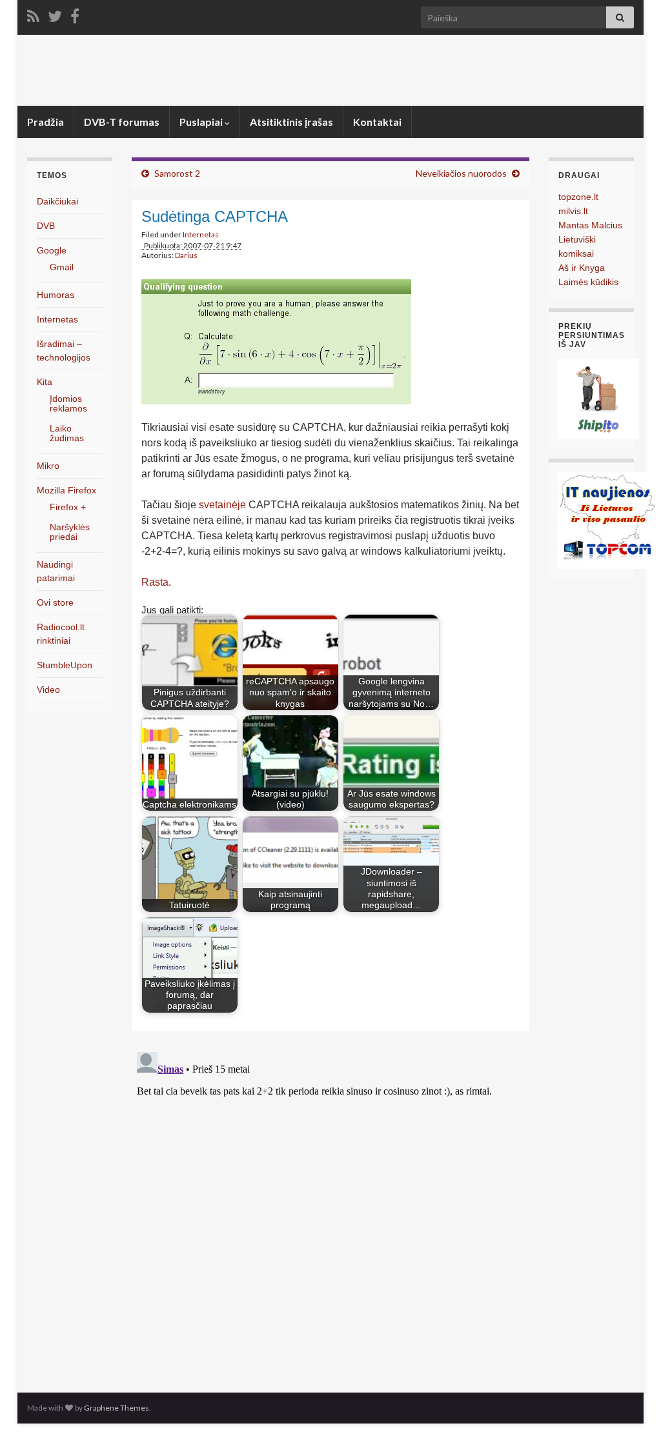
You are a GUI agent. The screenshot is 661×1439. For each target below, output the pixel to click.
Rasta (154, 582)
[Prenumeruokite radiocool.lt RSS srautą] (33, 14)
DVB (46, 226)
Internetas (201, 234)
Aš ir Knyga (581, 268)
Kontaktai (377, 121)
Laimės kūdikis (588, 282)
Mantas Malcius (590, 225)
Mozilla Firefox (66, 490)
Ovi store (55, 602)
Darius (186, 255)
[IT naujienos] (606, 519)
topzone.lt (578, 197)
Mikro (48, 466)
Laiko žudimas (67, 433)
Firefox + (68, 507)
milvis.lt (573, 211)
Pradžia (45, 121)
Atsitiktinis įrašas (291, 121)
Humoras (55, 295)
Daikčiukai (57, 201)
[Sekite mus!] (55, 14)
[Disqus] (331, 1208)
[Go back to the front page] (330, 70)
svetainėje (222, 504)
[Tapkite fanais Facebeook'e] (74, 14)
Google (51, 250)
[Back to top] (632, 1410)
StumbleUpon (64, 665)
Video (48, 689)
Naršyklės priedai (70, 532)
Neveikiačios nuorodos (461, 173)
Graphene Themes (116, 1408)
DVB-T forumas (121, 121)
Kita (44, 382)
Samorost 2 (177, 173)
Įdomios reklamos (68, 403)
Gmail (62, 267)
